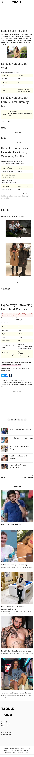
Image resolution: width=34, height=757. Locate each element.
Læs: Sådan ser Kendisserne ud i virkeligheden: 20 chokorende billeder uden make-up (16, 363)
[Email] (25, 420)
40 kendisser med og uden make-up (21, 438)
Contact (8, 724)
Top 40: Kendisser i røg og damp (20, 429)
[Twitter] (15, 420)
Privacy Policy (5, 726)
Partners (3, 722)
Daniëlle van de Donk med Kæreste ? (12, 161)
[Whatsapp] (22, 420)
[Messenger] (12, 420)
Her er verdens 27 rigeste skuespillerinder (16, 693)
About (3, 724)
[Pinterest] (18, 420)
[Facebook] (9, 420)
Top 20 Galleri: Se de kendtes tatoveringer (24, 355)
